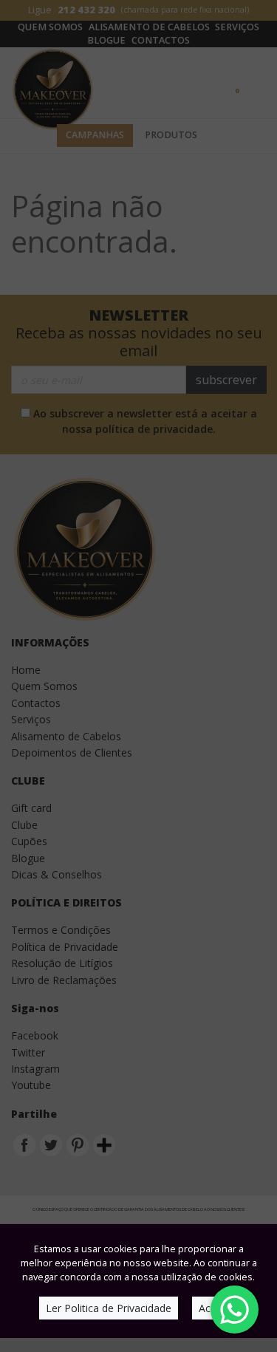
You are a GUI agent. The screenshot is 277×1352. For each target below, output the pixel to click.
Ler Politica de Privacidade (108, 1308)
